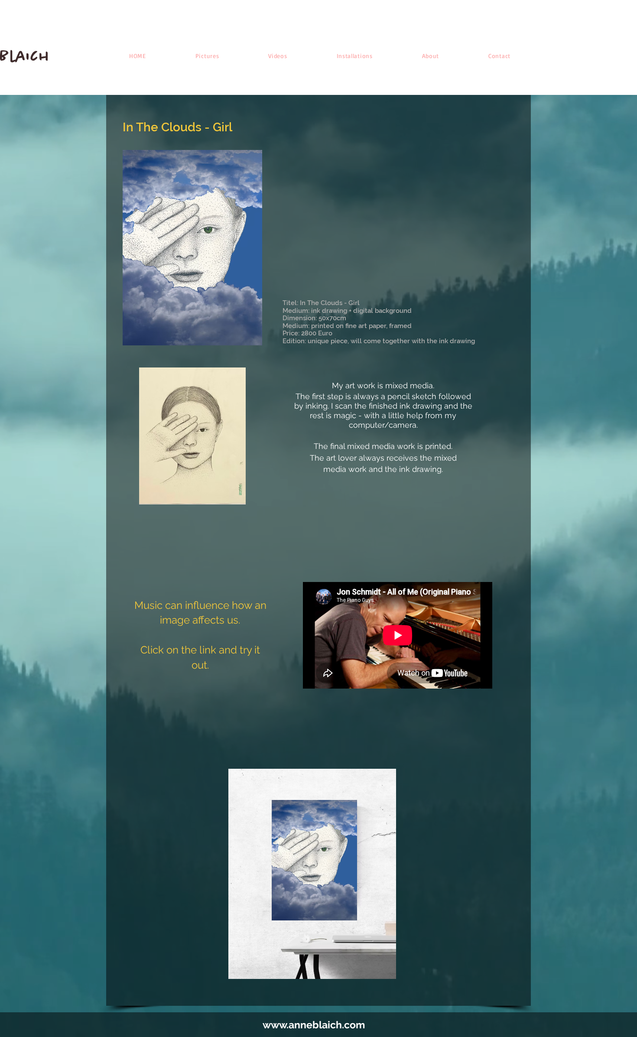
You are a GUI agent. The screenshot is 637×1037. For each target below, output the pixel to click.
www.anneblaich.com (314, 1024)
